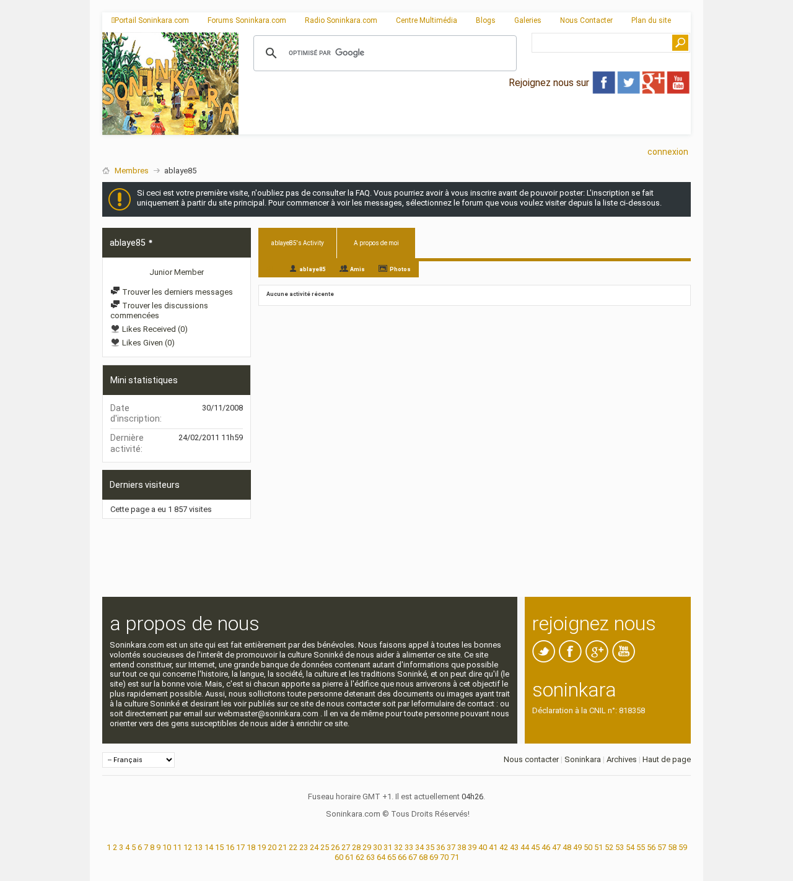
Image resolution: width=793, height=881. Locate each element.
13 (198, 847)
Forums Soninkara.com (247, 20)
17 (240, 847)
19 (261, 847)
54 (630, 847)
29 (366, 847)
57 (661, 847)
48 (567, 847)
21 (282, 847)
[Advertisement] (464, 124)
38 (461, 847)
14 (208, 847)
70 (444, 857)
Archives (622, 759)
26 (335, 847)
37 (451, 847)
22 (293, 847)
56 (651, 847)
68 (423, 857)
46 (545, 847)
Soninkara (582, 759)
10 (166, 847)
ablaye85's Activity (297, 243)
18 (251, 847)
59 (682, 847)
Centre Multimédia (426, 20)
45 (535, 847)
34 (419, 847)
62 (360, 857)
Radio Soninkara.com (341, 20)
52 (609, 847)
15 (219, 847)
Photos (400, 269)
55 (640, 847)
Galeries (527, 20)
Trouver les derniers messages (176, 292)
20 (272, 847)
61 (349, 857)
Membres (132, 170)
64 (381, 857)
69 (433, 857)
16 (230, 847)
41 (493, 847)
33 (409, 847)
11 (177, 847)
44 (524, 847)
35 (430, 847)
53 (619, 847)
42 (503, 847)
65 (391, 857)
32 (398, 847)
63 (370, 857)
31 (387, 847)
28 (356, 847)
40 (482, 847)
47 (556, 847)
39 (472, 847)
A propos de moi (376, 243)
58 (672, 847)
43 (514, 847)
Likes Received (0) (154, 329)
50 (588, 847)
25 (324, 847)
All (270, 268)
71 (454, 857)
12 (187, 847)
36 (440, 847)
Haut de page (666, 759)
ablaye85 (312, 269)
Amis (357, 269)
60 (339, 857)
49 (577, 847)
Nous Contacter (586, 20)
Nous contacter (531, 759)
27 (345, 847)
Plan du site (651, 20)
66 (402, 857)
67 (412, 857)
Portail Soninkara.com (152, 20)
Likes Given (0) (147, 342)
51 (598, 847)
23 (303, 847)
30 (377, 847)
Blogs (486, 20)
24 (314, 847)
